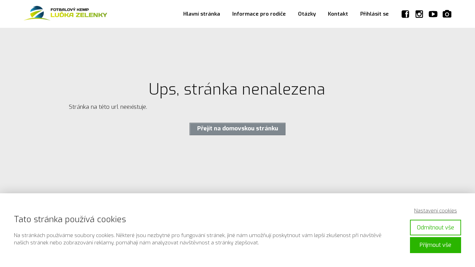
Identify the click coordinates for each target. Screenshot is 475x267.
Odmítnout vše (435, 227)
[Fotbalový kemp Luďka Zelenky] (65, 14)
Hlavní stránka (201, 13)
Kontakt (338, 13)
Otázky (307, 13)
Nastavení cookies (435, 210)
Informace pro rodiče (259, 13)
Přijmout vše (435, 245)
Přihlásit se (374, 13)
